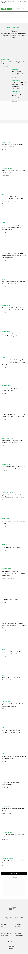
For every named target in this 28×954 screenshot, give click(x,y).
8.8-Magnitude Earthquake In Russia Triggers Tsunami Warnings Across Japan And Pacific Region (14, 255)
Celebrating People (7, 438)
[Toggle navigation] (25, 8)
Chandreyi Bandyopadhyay (8, 578)
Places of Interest (7, 168)
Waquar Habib (5, 787)
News (3, 194)
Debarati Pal (4, 66)
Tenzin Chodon (16, 88)
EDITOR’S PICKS (4, 935)
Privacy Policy (11, 946)
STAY (2, 926)
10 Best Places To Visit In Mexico (11, 547)
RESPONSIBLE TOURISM (6, 933)
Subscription (11, 950)
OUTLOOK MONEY (18, 933)
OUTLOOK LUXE (18, 928)
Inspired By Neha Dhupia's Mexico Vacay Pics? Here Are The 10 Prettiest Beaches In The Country (13, 469)
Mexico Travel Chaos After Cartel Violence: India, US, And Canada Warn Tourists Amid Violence (13, 199)
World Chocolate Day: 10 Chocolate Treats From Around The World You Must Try (14, 626)
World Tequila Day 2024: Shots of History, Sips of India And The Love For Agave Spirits (13, 573)
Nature (4, 597)
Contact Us (10, 948)
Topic (13, 27)
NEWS (2, 928)
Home (8, 27)
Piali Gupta (4, 500)
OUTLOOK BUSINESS (19, 931)
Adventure (15, 69)
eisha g (3, 445)
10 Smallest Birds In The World (11, 599)
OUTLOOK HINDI (18, 938)
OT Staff (4, 232)
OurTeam (4, 735)
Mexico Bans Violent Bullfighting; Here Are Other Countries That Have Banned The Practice (13, 362)
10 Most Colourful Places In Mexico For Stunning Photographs (19, 84)
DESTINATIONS (4, 924)
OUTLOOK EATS (18, 926)
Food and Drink (6, 385)
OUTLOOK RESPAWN (19, 935)
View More (14, 873)
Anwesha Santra (5, 204)
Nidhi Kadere (5, 839)
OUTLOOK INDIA (18, 924)
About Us (10, 941)
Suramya (4, 149)
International (5, 59)
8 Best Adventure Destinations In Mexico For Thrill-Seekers (19, 73)
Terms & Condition (12, 944)
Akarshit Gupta (5, 865)
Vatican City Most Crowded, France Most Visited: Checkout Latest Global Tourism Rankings (12, 227)
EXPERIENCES (4, 931)
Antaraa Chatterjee (6, 813)
